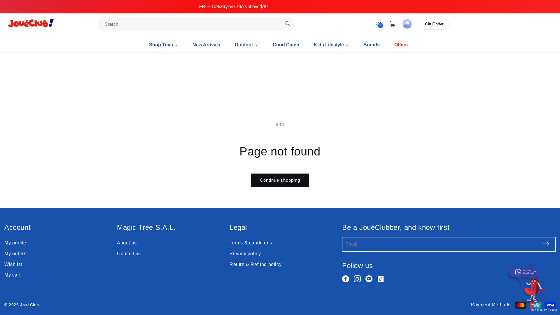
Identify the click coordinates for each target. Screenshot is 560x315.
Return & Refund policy (255, 264)
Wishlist (13, 264)
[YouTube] (368, 278)
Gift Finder (434, 24)
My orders (15, 253)
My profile (15, 242)
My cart (12, 274)
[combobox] (197, 24)
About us (127, 242)
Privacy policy (245, 253)
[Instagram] (357, 278)
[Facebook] (345, 278)
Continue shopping (280, 180)
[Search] (287, 23)
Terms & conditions (251, 242)
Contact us (129, 253)
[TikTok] (380, 278)
